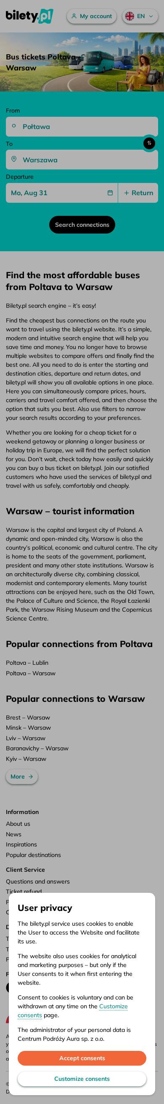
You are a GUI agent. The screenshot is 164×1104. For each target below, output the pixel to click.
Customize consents (82, 1079)
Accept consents (82, 1058)
